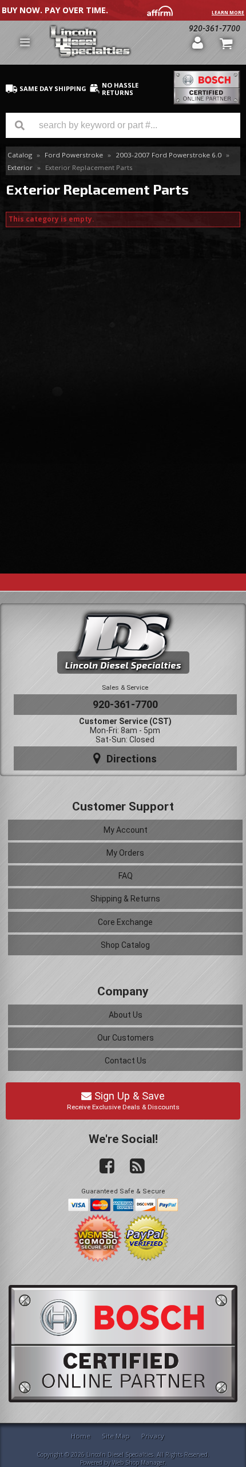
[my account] (198, 42)
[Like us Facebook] (102, 1166)
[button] (123, 125)
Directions (130, 759)
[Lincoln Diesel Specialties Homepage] (116, 42)
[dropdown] (24, 42)
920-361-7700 (125, 704)
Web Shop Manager (138, 1462)
